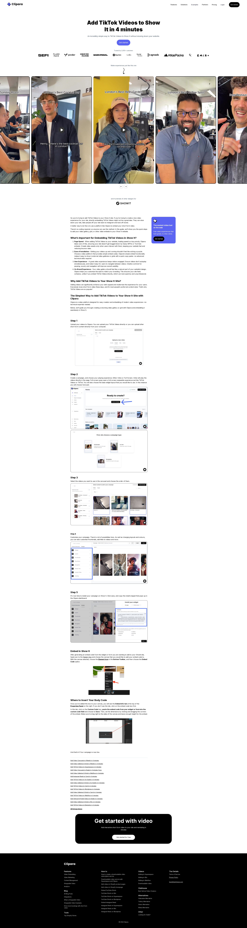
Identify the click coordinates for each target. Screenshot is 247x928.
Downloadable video (145, 883)
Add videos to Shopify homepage (112, 887)
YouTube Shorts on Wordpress (111, 899)
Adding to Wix (142, 877)
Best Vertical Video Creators (147, 891)
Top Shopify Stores (70, 915)
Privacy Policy (173, 877)
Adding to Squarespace (145, 874)
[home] (15, 4)
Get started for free (123, 837)
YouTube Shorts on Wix (108, 893)
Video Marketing (69, 877)
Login (223, 5)
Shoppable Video (69, 883)
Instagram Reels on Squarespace (111, 905)
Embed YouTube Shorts (108, 890)
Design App (87, 657)
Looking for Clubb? (144, 915)
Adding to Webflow (144, 880)
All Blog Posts (68, 894)
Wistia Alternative (143, 907)
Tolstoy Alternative (144, 901)
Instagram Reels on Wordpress (111, 911)
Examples (194, 5)
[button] (174, 5)
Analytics (67, 886)
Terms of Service (174, 874)
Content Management (71, 880)
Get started (234, 5)
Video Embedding (69, 874)
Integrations (67, 897)
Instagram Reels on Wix (108, 908)
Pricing (214, 5)
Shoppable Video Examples (73, 903)
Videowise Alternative (145, 898)
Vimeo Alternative (143, 904)
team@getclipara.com (176, 882)
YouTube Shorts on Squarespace (111, 896)
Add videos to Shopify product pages (113, 884)
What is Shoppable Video (72, 900)
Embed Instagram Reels (108, 902)
